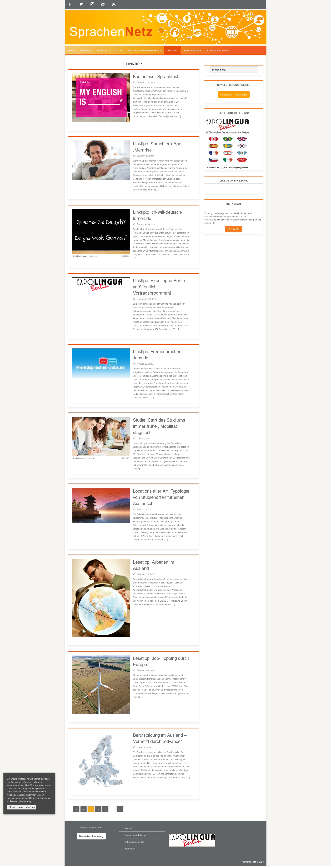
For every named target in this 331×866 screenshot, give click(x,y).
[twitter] (81, 4)
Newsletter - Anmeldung (91, 836)
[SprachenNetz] (165, 43)
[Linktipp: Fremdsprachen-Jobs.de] (101, 376)
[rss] (114, 4)
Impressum (129, 848)
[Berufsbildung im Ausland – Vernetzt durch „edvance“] (101, 789)
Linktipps (172, 50)
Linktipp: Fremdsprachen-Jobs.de (158, 354)
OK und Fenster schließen (21, 807)
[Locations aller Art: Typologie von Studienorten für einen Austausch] (101, 522)
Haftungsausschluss (134, 841)
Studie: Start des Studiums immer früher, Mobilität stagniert (159, 425)
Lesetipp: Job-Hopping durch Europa (161, 661)
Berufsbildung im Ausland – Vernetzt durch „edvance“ (160, 738)
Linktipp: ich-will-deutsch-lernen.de (158, 215)
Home (71, 50)
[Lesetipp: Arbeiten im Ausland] (101, 635)
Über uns (128, 828)
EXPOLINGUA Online (218, 50)
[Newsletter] (103, 4)
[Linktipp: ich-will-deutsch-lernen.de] (101, 257)
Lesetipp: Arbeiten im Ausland (153, 564)
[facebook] (70, 4)
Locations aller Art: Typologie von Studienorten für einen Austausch (161, 496)
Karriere (85, 50)
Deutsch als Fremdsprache (144, 50)
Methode (102, 50)
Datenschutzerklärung (135, 835)
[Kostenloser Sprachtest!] (101, 121)
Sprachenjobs (192, 50)
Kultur (118, 50)
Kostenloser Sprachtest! (156, 76)
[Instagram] (92, 4)
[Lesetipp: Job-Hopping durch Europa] (101, 712)
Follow (232, 229)
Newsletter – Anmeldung (233, 94)
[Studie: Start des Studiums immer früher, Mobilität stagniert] (101, 459)
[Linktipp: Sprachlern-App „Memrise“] (101, 178)
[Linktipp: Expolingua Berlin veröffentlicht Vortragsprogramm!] (101, 291)
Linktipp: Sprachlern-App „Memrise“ (157, 146)
